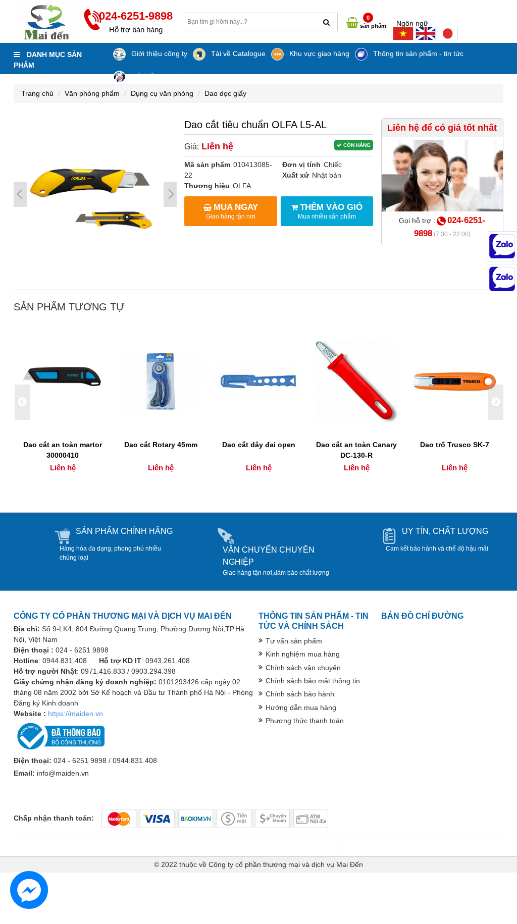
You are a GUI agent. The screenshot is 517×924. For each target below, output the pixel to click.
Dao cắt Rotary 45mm (160, 445)
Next (170, 194)
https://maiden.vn (75, 714)
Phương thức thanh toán (305, 721)
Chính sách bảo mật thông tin (313, 681)
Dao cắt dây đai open (258, 445)
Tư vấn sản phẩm (294, 641)
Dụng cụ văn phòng (162, 93)
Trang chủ (37, 93)
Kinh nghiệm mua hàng (303, 654)
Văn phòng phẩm (92, 93)
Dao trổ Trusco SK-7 (454, 445)
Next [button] (495, 402)
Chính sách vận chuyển (303, 668)
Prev (20, 194)
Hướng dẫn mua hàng (301, 707)
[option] (63, 402)
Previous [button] (22, 402)
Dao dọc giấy (225, 93)
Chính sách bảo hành (300, 694)
